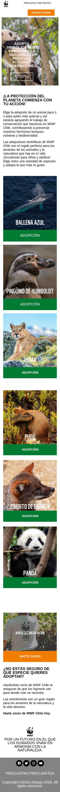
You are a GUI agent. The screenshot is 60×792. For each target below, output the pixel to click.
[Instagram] (33, 763)
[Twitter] (26, 763)
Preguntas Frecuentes (37, 3)
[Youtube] (41, 763)
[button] (5, 51)
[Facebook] (19, 763)
